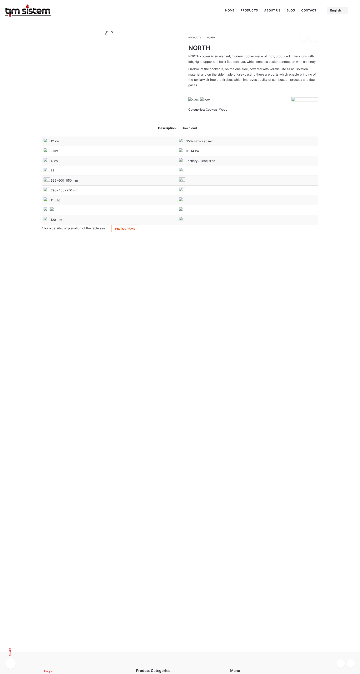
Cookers (212, 109)
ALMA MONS (51, 349)
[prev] (303, 37)
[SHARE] (10, 663)
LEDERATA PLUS (148, 349)
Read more (50, 357)
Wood (223, 109)
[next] (314, 37)
